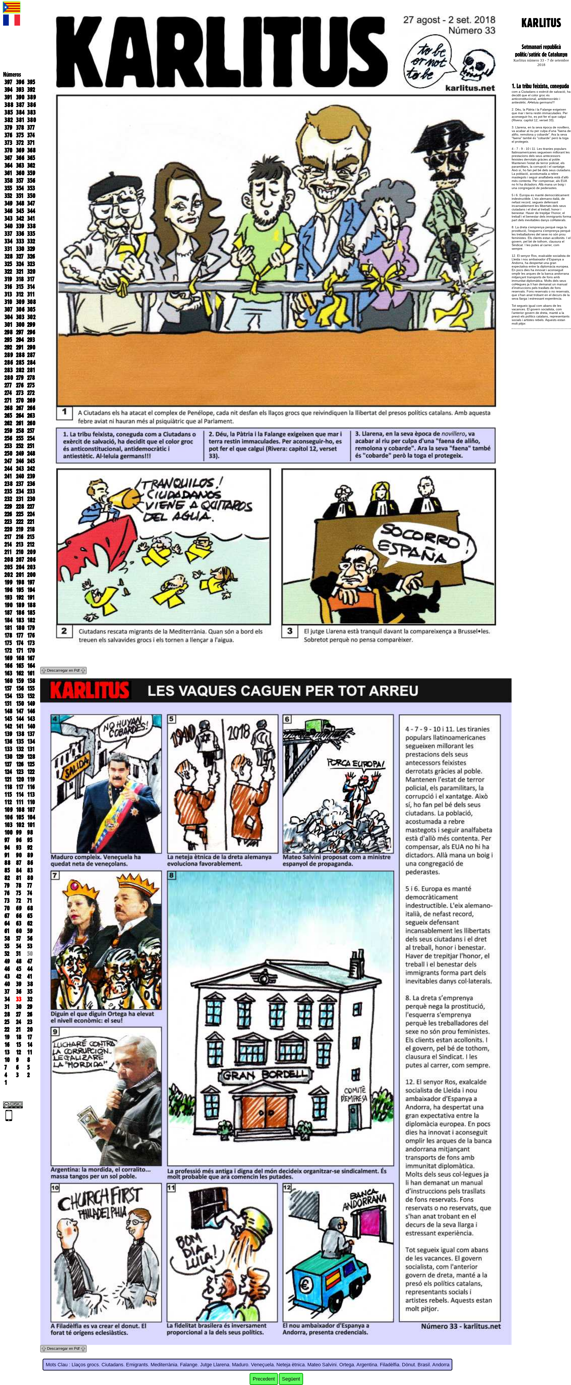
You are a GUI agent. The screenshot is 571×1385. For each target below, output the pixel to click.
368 (31, 150)
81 (18, 878)
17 (29, 1037)
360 (20, 173)
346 (8, 211)
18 (18, 1037)
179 (31, 628)
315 (19, 286)
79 (7, 885)
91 (7, 855)
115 (8, 794)
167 (31, 658)
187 (8, 612)
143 (31, 718)
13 (7, 1052)
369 (20, 150)
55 (6, 946)
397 (8, 82)
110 (31, 802)
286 (8, 362)
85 (7, 870)
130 (8, 756)
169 (8, 658)
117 (19, 787)
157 (8, 688)
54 (18, 946)
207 (20, 559)
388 (8, 105)
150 (20, 703)
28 (7, 1014)
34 (7, 999)
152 (31, 696)
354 (20, 188)
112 (8, 802)
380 (31, 120)
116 (31, 787)
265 (8, 415)
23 (29, 1022)
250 (8, 453)
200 (31, 574)
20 (30, 1029)
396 (20, 82)
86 (30, 862)
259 (8, 430)
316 (8, 286)
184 (8, 620)
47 (29, 961)
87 (18, 862)
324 (20, 264)
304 (8, 317)
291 (20, 347)
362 (31, 165)
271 (8, 400)
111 (20, 802)
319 (8, 279)
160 (8, 681)
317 (31, 279)
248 (31, 453)
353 (31, 188)
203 (31, 567)
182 (31, 620)
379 (8, 127)
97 (7, 840)
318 (20, 279)
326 (31, 256)
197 (31, 582)
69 (19, 908)
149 (31, 703)
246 (20, 461)
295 (8, 340)
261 (20, 423)
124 (8, 772)
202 (8, 574)
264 (20, 415)
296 (31, 332)
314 (31, 286)
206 (31, 559)
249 (20, 453)
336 (20, 233)
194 (31, 590)
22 (6, 1029)
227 (31, 506)
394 (8, 89)
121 (8, 779)
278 (31, 377)
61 (7, 931)
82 (7, 878)
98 (30, 832)
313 (8, 294)
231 (20, 499)
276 (20, 385)
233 (31, 491)
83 (30, 870)
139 (8, 734)
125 (31, 764)
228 (20, 506)
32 (29, 999)
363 (20, 165)
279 (20, 377)
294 (20, 340)
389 (31, 97)
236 (31, 484)
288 (20, 355)
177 (19, 635)
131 (31, 749)
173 (31, 643)
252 (19, 446)
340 (8, 226)
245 (31, 461)
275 (31, 385)
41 (29, 976)
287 (31, 355)
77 (29, 885)
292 (8, 347)
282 (20, 370)
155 (31, 688)
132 (20, 749)
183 (20, 620)
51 (18, 953)
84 (19, 870)
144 (20, 718)
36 (18, 991)
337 (8, 233)
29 (29, 1006)
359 (31, 173)
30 (19, 1006)
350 (31, 196)
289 (8, 355)
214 (8, 544)
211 (8, 552)
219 (19, 529)
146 (31, 711)
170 (31, 650)
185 (31, 612)
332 (31, 241)
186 (20, 612)
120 (20, 779)
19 (7, 1037)
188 (31, 605)
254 (31, 438)
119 (31, 779)
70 (7, 908)
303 (20, 317)
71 (29, 900)
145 (8, 718)
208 (8, 559)
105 (20, 817)
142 (8, 726)
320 (31, 271)
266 (31, 408)
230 (31, 499)
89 (30, 855)
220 (8, 529)
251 (31, 446)
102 (20, 825)
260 (31, 423)
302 (31, 317)
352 (8, 196)
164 (31, 665)
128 (31, 756)
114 (20, 794)
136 (8, 741)
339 (20, 226)
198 (20, 582)
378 (20, 127)
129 (20, 756)
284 (31, 362)
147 (20, 711)
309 (20, 302)
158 (31, 681)
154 (8, 696)
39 (18, 984)
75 (18, 893)
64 (7, 923)
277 (8, 385)
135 (20, 741)
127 (8, 764)
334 (8, 241)
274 (8, 393)
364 (8, 165)
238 (8, 484)
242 (31, 468)
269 (31, 400)
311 (31, 294)
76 (7, 893)
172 (8, 650)
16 (7, 1044)
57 (18, 938)
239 (31, 476)
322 (8, 271)
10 (7, 1060)
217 (8, 537)
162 (20, 673)
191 (31, 597)
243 (20, 468)
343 (8, 218)
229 (8, 506)
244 (8, 468)
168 (20, 658)
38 (30, 984)
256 (8, 438)
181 (8, 628)
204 (20, 567)
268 (8, 408)
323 (31, 264)
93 (18, 847)
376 (8, 135)
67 (7, 916)
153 (20, 696)
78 (18, 885)
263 (31, 415)
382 (8, 120)
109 (8, 809)
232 (8, 499)
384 (20, 112)
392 (31, 89)
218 (31, 529)
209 (31, 552)
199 (8, 582)
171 (19, 650)
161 (31, 673)
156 (20, 688)
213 (19, 544)
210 (20, 552)
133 (8, 749)
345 (20, 211)
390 (20, 97)
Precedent (264, 1379)
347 (31, 203)
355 (8, 188)
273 (20, 393)
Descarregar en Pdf (63, 670)
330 (20, 249)
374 (31, 135)
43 (7, 976)
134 (31, 741)
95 (29, 840)
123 (20, 772)
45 (18, 969)
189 (20, 605)
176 (31, 635)
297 (20, 332)
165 (20, 665)
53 (29, 946)
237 (20, 484)
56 (30, 938)
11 (29, 1052)
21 (18, 1029)
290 (31, 347)
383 (31, 112)
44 (30, 969)
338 (31, 226)
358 (8, 180)
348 (20, 203)
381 (20, 120)
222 (19, 521)
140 (31, 726)
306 (20, 309)
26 (29, 1014)
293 (31, 340)
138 (20, 734)
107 (31, 809)
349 (8, 203)
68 (30, 908)
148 (8, 711)
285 (20, 362)
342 (20, 218)
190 (8, 605)
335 (31, 233)
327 (20, 256)
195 (20, 590)
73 (7, 900)
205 (8, 567)
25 (6, 1022)
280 (8, 377)
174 (19, 643)
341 (31, 218)
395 (31, 82)
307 (8, 309)
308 (31, 302)
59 (30, 931)
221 (31, 521)
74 (29, 893)
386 (31, 105)
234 (20, 491)
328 (8, 256)
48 (19, 961)
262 (8, 423)
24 (18, 1022)
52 (6, 953)
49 (7, 961)
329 (31, 249)
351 (20, 196)
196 (8, 590)
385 (8, 112)
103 (8, 825)
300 (20, 324)
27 (18, 1014)
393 (20, 89)
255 (19, 438)
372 (20, 142)
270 (20, 400)
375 (20, 135)
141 (20, 726)
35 (29, 991)
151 (8, 703)
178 (8, 635)
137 (31, 734)
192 (20, 597)
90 (19, 855)
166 (8, 665)
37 (7, 991)
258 (20, 430)
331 (8, 249)
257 (31, 430)
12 (18, 1052)
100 (8, 832)
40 (7, 984)
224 (31, 514)
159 (20, 681)
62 (29, 923)
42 (18, 976)
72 (18, 900)
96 (19, 840)
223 (8, 521)
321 (20, 271)
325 (8, 264)
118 (8, 787)
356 (31, 180)
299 (31, 324)
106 (8, 817)
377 (31, 127)
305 (31, 309)
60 (19, 931)
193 (8, 597)
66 (19, 916)
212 (30, 544)
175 (8, 643)
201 (20, 574)
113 (31, 794)
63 (18, 923)
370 (8, 150)
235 (8, 491)
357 (20, 180)
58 (7, 938)
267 (20, 408)
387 (20, 105)
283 (8, 370)
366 (20, 158)
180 (20, 628)
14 (29, 1044)
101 (31, 825)
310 (8, 302)
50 (30, 953)
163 (8, 673)
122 (31, 772)
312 (19, 294)
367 (8, 158)
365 (31, 158)
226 (8, 514)
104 (31, 817)
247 (8, 461)
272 (31, 393)
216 (19, 537)
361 (8, 173)
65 (29, 916)
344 (31, 211)
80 (30, 878)
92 (29, 847)
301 (8, 324)
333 (20, 241)
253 (8, 446)
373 (8, 142)
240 (20, 476)
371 (31, 142)
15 (18, 1044)
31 (7, 1006)
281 (31, 370)
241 (8, 476)
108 (20, 809)
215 (30, 537)
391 (8, 97)
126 (20, 764)
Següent (291, 1379)
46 (7, 969)
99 (19, 832)
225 (19, 514)
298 (8, 332)
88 (7, 862)
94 (7, 847)
